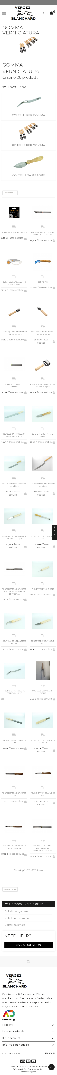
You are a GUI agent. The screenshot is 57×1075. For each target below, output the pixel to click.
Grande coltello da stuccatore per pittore (43, 484)
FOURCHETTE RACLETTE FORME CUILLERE (14, 692)
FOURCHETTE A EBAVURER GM (14, 794)
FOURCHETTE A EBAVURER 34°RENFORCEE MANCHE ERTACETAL (14, 591)
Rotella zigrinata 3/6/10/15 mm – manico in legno (14, 332)
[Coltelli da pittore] (28, 161)
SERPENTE (43, 282)
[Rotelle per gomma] (28, 131)
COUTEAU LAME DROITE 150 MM (14, 741)
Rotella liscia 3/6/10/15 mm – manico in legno (42, 332)
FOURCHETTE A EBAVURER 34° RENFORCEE (14, 847)
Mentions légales (28, 1071)
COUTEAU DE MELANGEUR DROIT (42, 642)
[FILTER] (54, 537)
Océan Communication (32, 1069)
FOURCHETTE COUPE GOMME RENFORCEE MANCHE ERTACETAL (42, 848)
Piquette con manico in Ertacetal (14, 385)
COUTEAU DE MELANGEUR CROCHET (14, 642)
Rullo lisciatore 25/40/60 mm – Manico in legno (42, 385)
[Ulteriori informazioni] (31, 896)
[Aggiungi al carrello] (25, 237)
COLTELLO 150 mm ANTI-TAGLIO (42, 692)
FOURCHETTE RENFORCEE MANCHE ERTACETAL (42, 233)
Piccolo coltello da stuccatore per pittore (14, 484)
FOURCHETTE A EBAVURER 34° (43, 537)
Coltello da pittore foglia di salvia (43, 435)
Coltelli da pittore (15, 924)
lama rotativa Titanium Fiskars (14, 232)
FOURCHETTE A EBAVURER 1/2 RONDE (43, 741)
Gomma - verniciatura (26, 904)
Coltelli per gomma (16, 911)
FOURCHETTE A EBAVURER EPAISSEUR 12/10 (14, 537)
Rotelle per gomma (17, 918)
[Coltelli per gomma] (28, 101)
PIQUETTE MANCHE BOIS (43, 589)
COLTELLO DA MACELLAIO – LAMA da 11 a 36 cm (14, 435)
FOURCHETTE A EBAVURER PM (43, 794)
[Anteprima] (26, 896)
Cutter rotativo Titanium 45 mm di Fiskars (14, 283)
